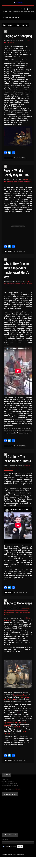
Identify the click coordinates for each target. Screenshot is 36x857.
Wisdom (12, 42)
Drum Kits (25, 610)
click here (17, 789)
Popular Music (12, 285)
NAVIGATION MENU (11, 17)
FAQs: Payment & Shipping (28, 11)
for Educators (19, 467)
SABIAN (20, 712)
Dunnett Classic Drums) (20, 695)
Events (9, 181)
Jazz (8, 42)
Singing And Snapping (18, 36)
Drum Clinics (10, 610)
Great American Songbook (18, 181)
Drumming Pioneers (20, 283)
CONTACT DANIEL (8, 11)
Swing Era (10, 470)
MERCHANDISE (17, 11)
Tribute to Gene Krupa (18, 603)
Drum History (10, 283)
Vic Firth (17, 727)
